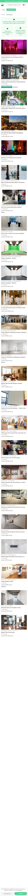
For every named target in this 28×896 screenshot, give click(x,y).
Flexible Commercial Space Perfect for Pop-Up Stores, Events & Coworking (12, 532)
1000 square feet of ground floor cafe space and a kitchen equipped (14, 433)
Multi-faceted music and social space (10, 457)
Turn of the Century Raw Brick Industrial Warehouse (11, 207)
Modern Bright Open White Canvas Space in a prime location (12, 556)
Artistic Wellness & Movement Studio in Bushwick (14, 332)
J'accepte (21, 893)
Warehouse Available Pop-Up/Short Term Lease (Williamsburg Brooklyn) (13, 507)
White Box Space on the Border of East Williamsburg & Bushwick (11, 607)
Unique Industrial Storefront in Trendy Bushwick (13, 82)
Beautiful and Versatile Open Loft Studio (11, 157)
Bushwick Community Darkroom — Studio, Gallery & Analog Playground (13, 408)
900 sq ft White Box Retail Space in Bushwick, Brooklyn (13, 182)
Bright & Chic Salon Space (8, 632)
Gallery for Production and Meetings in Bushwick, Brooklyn (13, 357)
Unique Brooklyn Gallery (7, 581)
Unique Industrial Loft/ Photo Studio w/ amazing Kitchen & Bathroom (13, 482)
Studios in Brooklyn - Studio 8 (8, 258)
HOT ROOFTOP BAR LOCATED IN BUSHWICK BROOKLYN (12, 133)
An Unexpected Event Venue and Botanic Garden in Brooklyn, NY (13, 308)
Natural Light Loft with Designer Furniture (11, 383)
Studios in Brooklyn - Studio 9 (8, 283)
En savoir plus (7, 893)
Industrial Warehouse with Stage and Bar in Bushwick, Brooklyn (12, 57)
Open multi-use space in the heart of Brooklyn (12, 233)
